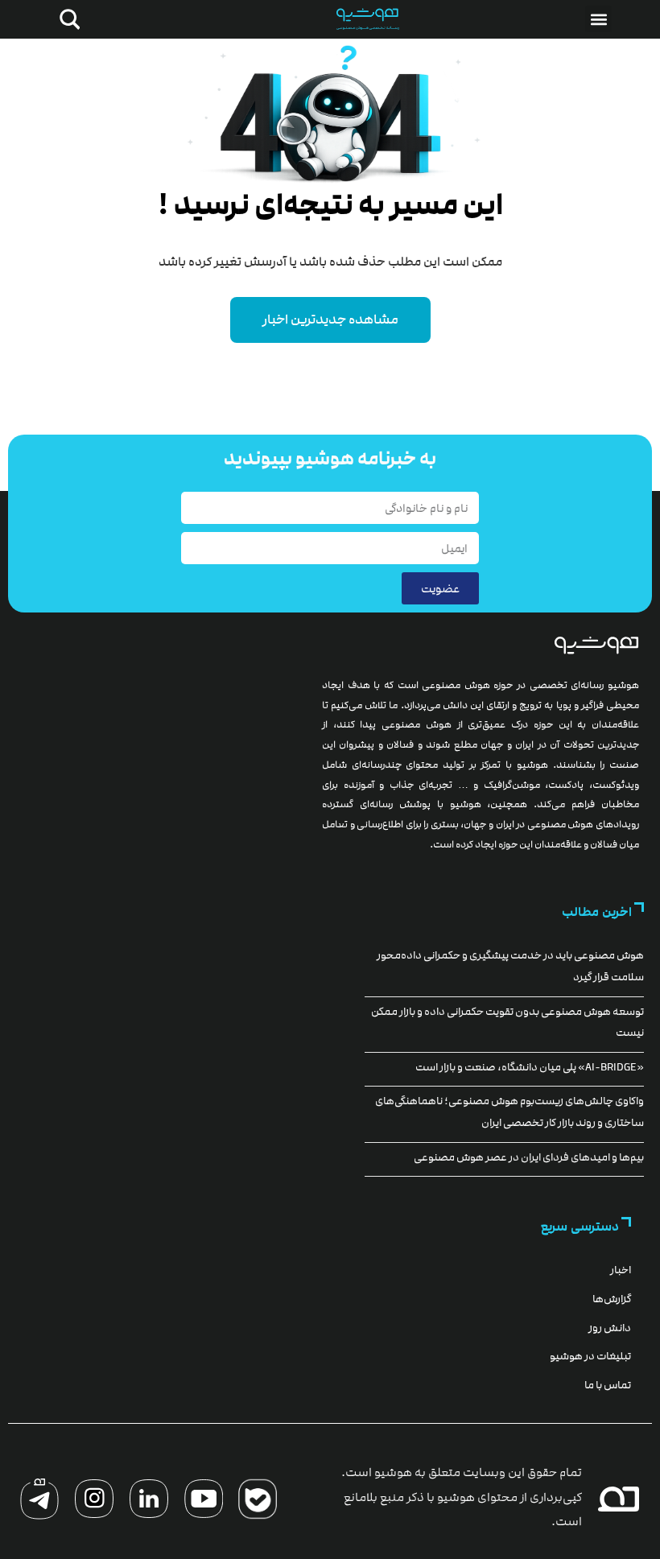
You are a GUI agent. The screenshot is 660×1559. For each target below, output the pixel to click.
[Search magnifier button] (67, 19)
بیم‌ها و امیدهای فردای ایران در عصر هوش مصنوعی (529, 1157)
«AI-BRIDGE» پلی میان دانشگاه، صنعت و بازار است (529, 1067)
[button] (598, 19)
